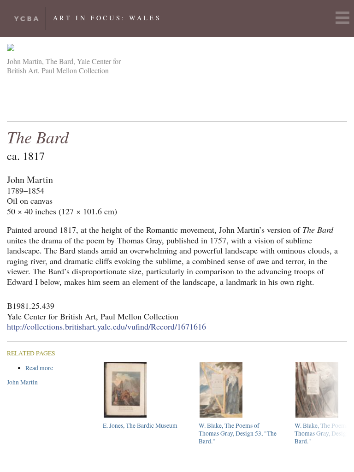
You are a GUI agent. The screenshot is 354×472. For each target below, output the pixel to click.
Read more (56, 368)
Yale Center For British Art (26, 18)
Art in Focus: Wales (107, 17)
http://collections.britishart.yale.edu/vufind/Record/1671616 (106, 326)
